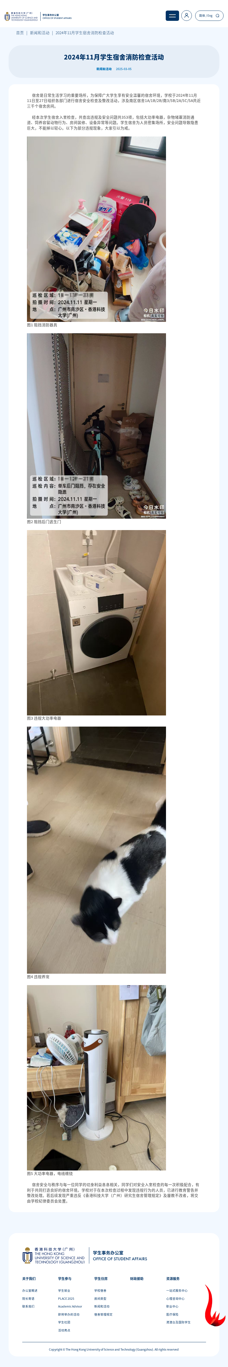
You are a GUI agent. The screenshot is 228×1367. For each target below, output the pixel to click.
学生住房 (101, 1278)
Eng (209, 15)
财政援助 (136, 1278)
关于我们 (29, 1278)
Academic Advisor (70, 1306)
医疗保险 (172, 1314)
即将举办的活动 (69, 1314)
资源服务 (173, 1278)
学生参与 (64, 1278)
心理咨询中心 (175, 1298)
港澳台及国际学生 (178, 1322)
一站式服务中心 (177, 1290)
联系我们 (28, 1306)
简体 (202, 15)
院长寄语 (28, 1298)
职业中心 (172, 1306)
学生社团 (64, 1322)
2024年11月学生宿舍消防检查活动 (85, 32)
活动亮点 (64, 1330)
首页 (20, 32)
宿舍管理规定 (103, 1314)
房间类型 (100, 1298)
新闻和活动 (39, 32)
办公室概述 (30, 1290)
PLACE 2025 (66, 1298)
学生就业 (64, 1290)
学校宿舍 (100, 1290)
